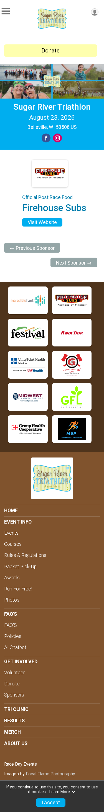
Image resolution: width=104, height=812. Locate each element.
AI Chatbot (15, 647)
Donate (50, 50)
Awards (12, 577)
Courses (13, 544)
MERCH (12, 732)
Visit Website (42, 222)
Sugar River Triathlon (52, 107)
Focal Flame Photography (50, 773)
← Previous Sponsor (32, 248)
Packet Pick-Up (20, 566)
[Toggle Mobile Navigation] (5, 11)
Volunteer (14, 672)
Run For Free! (18, 589)
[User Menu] (94, 12)
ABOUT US (15, 743)
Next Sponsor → (74, 263)
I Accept (51, 802)
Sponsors (14, 695)
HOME (11, 510)
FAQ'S (10, 625)
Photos (11, 600)
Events (11, 533)
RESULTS (14, 720)
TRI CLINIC (16, 709)
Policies (12, 636)
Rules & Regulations (25, 555)
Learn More (59, 792)
